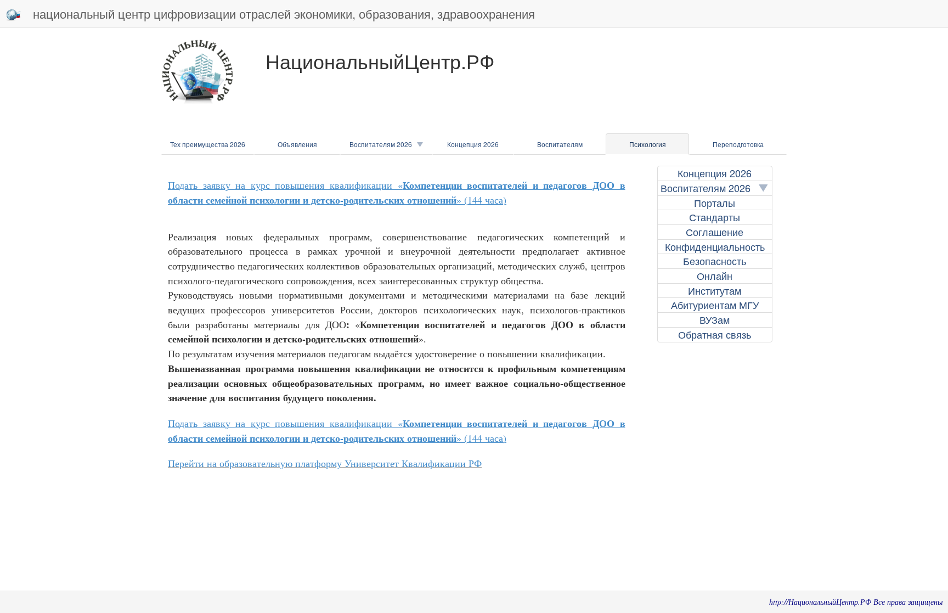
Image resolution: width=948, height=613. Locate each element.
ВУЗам (714, 320)
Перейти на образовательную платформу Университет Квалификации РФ (325, 463)
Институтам (714, 290)
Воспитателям (560, 144)
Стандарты (714, 217)
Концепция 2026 (473, 144)
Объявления (297, 144)
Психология (647, 144)
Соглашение (714, 232)
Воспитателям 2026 (383, 144)
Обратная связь (714, 334)
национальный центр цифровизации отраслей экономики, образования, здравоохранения (284, 13)
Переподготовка (738, 144)
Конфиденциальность (715, 247)
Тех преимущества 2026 (207, 144)
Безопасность (714, 261)
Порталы (714, 203)
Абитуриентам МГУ (715, 305)
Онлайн (714, 276)
